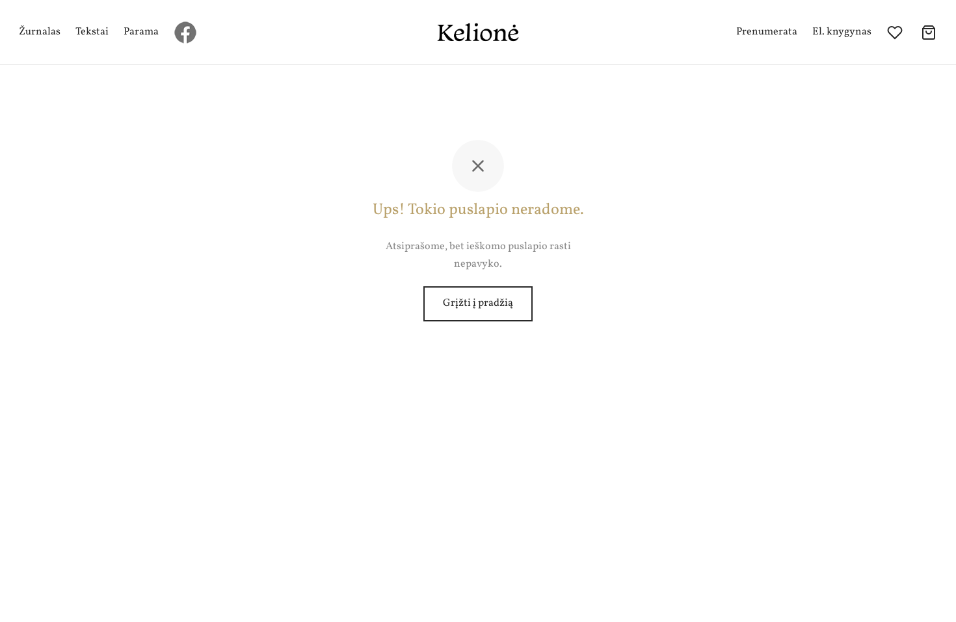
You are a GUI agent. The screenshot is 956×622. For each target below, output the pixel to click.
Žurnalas (39, 32)
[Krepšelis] (928, 32)
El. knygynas (841, 32)
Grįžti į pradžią (478, 303)
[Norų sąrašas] (896, 32)
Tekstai (92, 32)
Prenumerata (766, 32)
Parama (141, 32)
